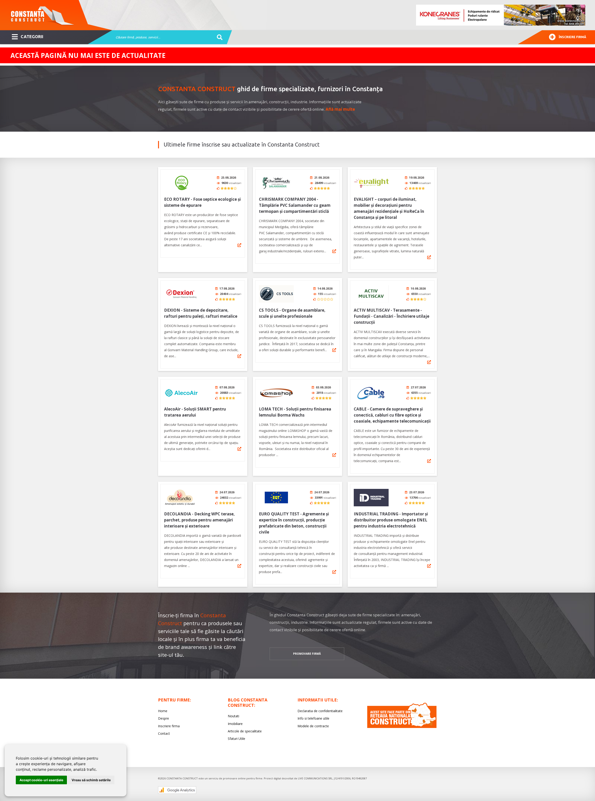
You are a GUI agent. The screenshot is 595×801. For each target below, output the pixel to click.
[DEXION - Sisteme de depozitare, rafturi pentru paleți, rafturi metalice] (181, 294)
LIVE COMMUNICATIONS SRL (315, 778)
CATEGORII (32, 36)
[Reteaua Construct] (401, 726)
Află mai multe (340, 109)
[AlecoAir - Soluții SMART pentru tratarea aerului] (181, 392)
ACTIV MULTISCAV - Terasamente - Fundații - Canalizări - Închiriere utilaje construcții (391, 316)
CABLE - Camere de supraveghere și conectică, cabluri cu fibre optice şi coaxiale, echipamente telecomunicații (392, 415)
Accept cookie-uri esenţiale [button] (41, 780)
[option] (501, 15)
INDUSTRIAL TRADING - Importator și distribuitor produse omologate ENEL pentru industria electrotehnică (391, 520)
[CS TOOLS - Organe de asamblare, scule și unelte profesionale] (276, 294)
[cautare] (218, 37)
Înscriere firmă (572, 37)
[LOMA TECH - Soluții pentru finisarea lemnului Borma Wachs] (276, 392)
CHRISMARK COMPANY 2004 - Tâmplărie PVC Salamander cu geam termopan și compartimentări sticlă (295, 205)
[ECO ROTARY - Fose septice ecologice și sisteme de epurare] (181, 183)
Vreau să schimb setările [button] (91, 780)
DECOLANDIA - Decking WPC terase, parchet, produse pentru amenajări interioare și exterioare (199, 520)
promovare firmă (307, 654)
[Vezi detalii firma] (239, 245)
